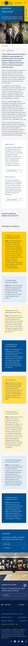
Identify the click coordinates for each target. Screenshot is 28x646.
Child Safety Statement (7, 620)
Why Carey (18, 3)
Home (3, 50)
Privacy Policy (23, 620)
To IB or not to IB (10, 50)
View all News (7, 548)
